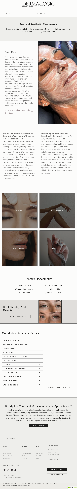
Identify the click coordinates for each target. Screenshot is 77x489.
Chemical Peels (10, 365)
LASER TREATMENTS (57, 211)
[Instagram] (8, 469)
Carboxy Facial (10, 361)
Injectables (24, 450)
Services (41, 14)
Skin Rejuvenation (26, 455)
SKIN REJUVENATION (19, 248)
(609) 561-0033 (8, 475)
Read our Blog (39, 453)
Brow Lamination (10, 381)
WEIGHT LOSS (57, 248)
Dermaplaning (9, 349)
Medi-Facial (8, 353)
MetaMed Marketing (23, 485)
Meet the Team (6, 458)
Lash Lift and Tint (12, 377)
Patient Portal (39, 450)
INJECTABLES (20, 211)
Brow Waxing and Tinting (14, 369)
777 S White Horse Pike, (12, 477)
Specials (38, 458)
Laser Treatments (26, 453)
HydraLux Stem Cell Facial (15, 357)
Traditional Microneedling (15, 344)
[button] (22, 340)
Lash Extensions (10, 385)
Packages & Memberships (9, 455)
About (7, 14)
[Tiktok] (15, 469)
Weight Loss (25, 458)
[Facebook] (11, 469)
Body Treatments (10, 373)
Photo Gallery (39, 455)
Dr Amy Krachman (7, 450)
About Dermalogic (7, 453)
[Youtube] (4, 469)
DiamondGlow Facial (12, 340)
